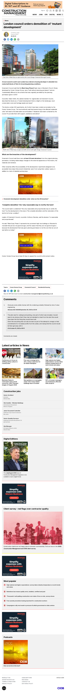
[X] (57, 11)
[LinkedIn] (60, 11)
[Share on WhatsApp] (15, 39)
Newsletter (6, 677)
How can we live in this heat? (12, 665)
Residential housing (44, 287)
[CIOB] (48, 688)
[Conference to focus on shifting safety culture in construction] (11, 353)
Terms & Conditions (8, 681)
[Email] (50, 11)
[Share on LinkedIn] (11, 39)
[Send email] (18, 39)
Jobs (41, 14)
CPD (46, 14)
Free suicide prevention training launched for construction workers (27, 601)
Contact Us (26, 681)
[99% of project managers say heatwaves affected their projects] (54, 373)
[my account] (47, 11)
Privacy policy (7, 683)
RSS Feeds (25, 679)
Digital (52, 14)
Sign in (43, 10)
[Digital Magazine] (53, 11)
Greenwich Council (30, 287)
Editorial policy (27, 683)
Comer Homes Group (16, 287)
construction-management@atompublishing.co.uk (38, 293)
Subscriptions (27, 677)
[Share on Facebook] (5, 39)
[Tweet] (8, 39)
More (59, 14)
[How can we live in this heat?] (16, 652)
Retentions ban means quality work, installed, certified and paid (26, 591)
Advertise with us (8, 679)
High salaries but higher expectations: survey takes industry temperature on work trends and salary (33, 586)
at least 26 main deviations (32, 158)
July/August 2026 (11, 473)
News (35, 14)
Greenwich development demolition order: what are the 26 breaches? (26, 199)
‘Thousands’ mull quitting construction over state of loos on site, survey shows (30, 596)
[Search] (63, 11)
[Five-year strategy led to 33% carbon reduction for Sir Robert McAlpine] (33, 353)
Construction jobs (12, 391)
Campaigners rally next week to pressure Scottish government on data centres (30, 605)
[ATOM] (17, 688)
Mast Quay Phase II (28, 88)
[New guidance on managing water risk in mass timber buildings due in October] (33, 373)
